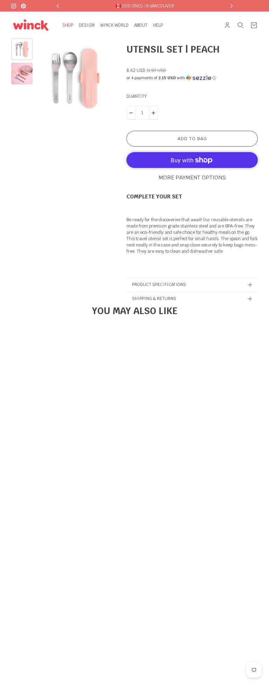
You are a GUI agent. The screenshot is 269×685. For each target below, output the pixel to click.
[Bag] (254, 25)
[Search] (240, 25)
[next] (231, 6)
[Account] (227, 25)
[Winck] (31, 25)
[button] (192, 78)
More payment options (192, 177)
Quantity (136, 96)
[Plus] (153, 113)
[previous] (58, 6)
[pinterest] (23, 6)
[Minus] (131, 113)
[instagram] (14, 6)
